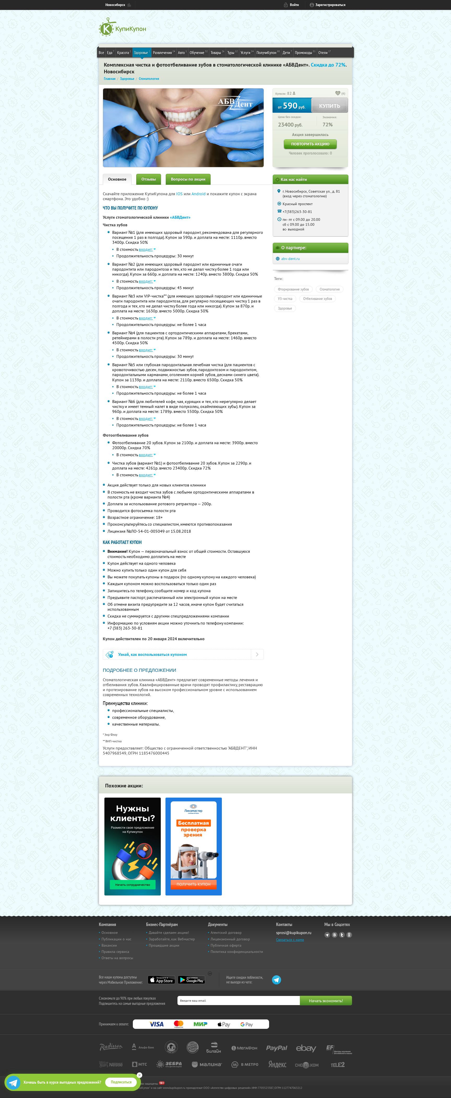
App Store (161, 980)
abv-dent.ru (290, 258)
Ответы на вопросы (117, 957)
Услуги (247, 52)
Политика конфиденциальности (237, 951)
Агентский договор (226, 932)
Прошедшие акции (164, 945)
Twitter (342, 935)
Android (199, 193)
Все (101, 52)
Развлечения (164, 52)
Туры (232, 52)
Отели (324, 52)
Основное (117, 179)
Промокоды (305, 52)
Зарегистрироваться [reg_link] (331, 5)
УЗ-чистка (285, 298)
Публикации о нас (116, 939)
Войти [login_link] (294, 5)
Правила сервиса (115, 951)
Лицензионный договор (230, 939)
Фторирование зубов (293, 289)
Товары (217, 52)
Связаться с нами (290, 939)
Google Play (191, 980)
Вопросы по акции (188, 179)
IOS (180, 193)
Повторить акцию (310, 144)
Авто (182, 52)
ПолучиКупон (268, 52)
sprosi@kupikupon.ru (293, 932)
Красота (124, 52)
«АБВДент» (180, 217)
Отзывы (148, 179)
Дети (287, 52)
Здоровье (142, 52)
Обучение (199, 52)
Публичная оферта (226, 945)
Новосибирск (115, 5)
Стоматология (330, 289)
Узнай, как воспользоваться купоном (152, 654)
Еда (110, 52)
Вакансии (109, 945)
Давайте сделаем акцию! (169, 932)
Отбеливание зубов (317, 298)
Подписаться (121, 1082)
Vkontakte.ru (334, 935)
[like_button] (338, 93)
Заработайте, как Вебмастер (172, 939)
